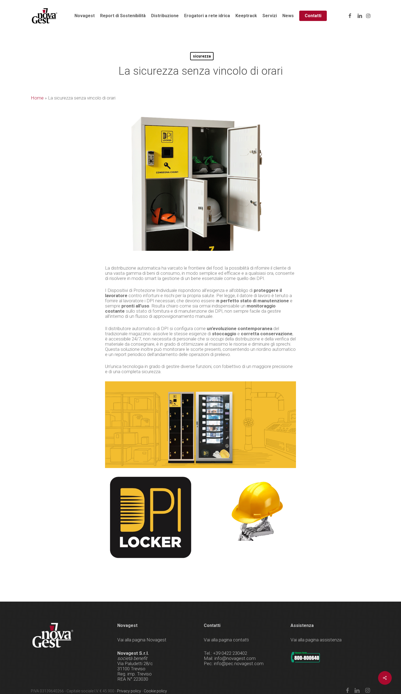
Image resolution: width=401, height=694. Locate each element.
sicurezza (202, 56)
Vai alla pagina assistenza (316, 639)
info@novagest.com (235, 658)
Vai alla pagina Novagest (141, 639)
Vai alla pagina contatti (226, 639)
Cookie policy (155, 691)
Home (37, 98)
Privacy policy (129, 691)
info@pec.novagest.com (239, 663)
